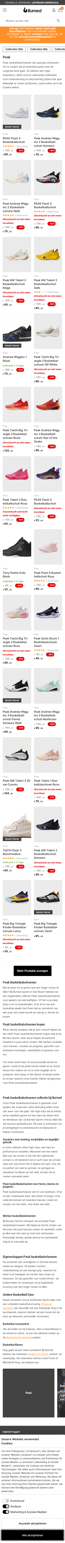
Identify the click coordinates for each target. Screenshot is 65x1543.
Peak (5, 134)
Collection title (14, 49)
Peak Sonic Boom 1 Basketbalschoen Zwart (46, 642)
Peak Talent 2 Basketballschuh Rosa (15, 501)
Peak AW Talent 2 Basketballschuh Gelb (45, 283)
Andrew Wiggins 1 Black (15, 358)
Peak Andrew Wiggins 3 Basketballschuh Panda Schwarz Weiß (16, 717)
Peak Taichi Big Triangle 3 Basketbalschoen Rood (15, 433)
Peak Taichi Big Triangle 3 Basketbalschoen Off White (46, 360)
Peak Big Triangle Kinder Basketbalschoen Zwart (46, 927)
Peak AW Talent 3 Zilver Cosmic (17, 782)
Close (61, 33)
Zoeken (58, 20)
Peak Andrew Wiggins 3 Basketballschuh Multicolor (47, 715)
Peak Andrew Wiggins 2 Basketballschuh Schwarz (47, 141)
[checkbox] (13, 1501)
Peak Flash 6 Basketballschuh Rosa (48, 574)
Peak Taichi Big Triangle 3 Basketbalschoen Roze (15, 642)
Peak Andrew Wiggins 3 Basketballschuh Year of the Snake (47, 435)
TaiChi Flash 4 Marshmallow (12, 852)
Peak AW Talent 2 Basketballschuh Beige (14, 283)
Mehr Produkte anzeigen (32, 971)
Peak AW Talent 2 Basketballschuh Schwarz (45, 854)
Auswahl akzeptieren (32, 1523)
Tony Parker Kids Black (14, 574)
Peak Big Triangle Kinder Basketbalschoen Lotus (15, 927)
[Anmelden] (53, 10)
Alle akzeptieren (32, 1535)
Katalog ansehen (5, 9)
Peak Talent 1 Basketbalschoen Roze (46, 782)
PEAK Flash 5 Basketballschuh (14, 140)
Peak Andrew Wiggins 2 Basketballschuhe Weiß (16, 207)
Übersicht (55, 1441)
